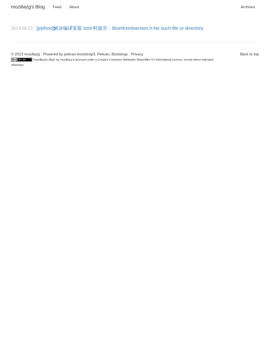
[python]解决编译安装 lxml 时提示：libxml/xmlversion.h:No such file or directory (120, 28)
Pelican (103, 54)
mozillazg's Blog (28, 6)
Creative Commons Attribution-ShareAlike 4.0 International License (140, 59)
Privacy (137, 54)
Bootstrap (120, 54)
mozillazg (66, 59)
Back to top (249, 54)
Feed (57, 7)
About (74, 7)
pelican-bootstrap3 (79, 54)
